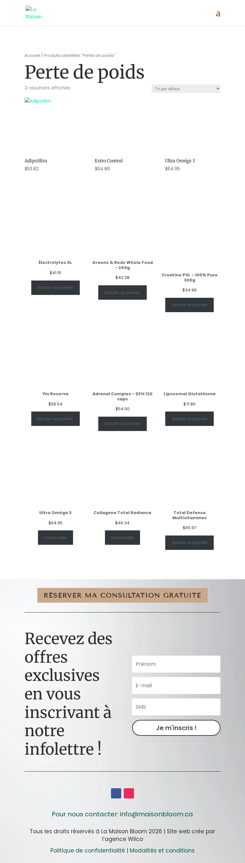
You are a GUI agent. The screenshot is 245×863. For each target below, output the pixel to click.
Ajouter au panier (55, 287)
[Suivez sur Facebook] (116, 793)
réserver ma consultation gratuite (122, 595)
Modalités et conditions (162, 850)
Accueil (32, 55)
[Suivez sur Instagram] (129, 793)
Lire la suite (55, 538)
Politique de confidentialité (87, 850)
